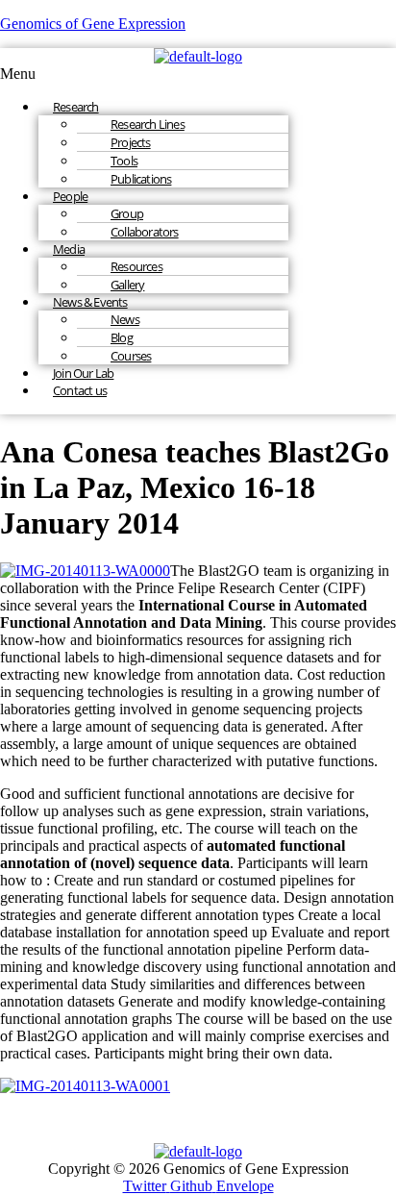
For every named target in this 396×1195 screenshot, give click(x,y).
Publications (141, 178)
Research (76, 106)
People (70, 196)
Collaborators (145, 231)
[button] (198, 74)
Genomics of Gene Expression (93, 23)
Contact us (80, 390)
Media (69, 249)
